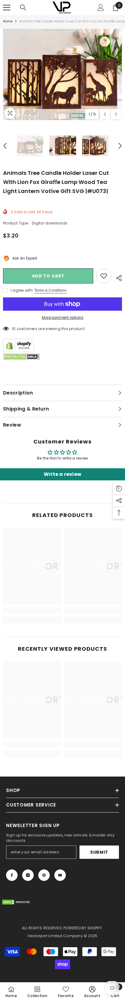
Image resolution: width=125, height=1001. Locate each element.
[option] (62, 74)
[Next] (116, 114)
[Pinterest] (44, 875)
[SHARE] (116, 277)
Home (7, 21)
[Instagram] (28, 875)
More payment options (62, 317)
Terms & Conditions (50, 290)
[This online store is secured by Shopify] (62, 345)
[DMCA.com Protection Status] (21, 357)
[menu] (6, 7)
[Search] (23, 7)
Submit (99, 852)
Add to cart (48, 276)
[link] (32, 610)
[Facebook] (12, 875)
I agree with (22, 290)
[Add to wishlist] (103, 275)
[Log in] (100, 7)
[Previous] (105, 114)
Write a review (62, 474)
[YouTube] (60, 875)
